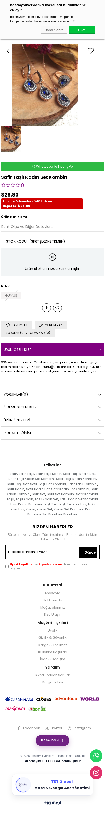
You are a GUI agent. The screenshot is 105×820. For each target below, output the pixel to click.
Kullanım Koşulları (52, 652)
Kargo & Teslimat (52, 645)
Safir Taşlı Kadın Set (79, 473)
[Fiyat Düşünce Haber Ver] (46, 307)
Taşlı (10, 499)
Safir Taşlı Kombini (82, 484)
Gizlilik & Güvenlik (52, 637)
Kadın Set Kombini (69, 509)
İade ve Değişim (17, 433)
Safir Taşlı (26, 473)
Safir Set (38, 494)
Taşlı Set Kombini (72, 504)
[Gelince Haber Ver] (57, 307)
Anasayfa (52, 593)
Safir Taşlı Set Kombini (48, 484)
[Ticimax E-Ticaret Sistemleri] (53, 803)
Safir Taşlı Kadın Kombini (76, 478)
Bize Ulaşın (52, 614)
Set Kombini (52, 514)
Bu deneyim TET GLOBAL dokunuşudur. (52, 761)
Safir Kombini (87, 494)
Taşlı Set (50, 504)
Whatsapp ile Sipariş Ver (54, 166)
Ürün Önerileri (17, 420)
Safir (13, 473)
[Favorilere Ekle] (100, 48)
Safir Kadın (15, 489)
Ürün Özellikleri (18, 349)
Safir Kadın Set (38, 489)
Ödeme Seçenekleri (20, 407)
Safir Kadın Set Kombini (70, 489)
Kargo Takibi (52, 682)
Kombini (70, 514)
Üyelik (52, 630)
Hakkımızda (52, 600)
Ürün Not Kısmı (14, 217)
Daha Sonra (54, 30)
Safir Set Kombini (61, 494)
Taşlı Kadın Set (46, 499)
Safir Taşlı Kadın (48, 473)
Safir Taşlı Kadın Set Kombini (31, 478)
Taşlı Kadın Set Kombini (79, 499)
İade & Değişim (52, 659)
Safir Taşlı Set (18, 484)
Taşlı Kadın (24, 499)
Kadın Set (44, 509)
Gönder (90, 552)
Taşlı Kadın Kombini (26, 504)
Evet (81, 30)
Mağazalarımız (52, 607)
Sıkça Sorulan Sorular (52, 675)
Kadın (30, 509)
